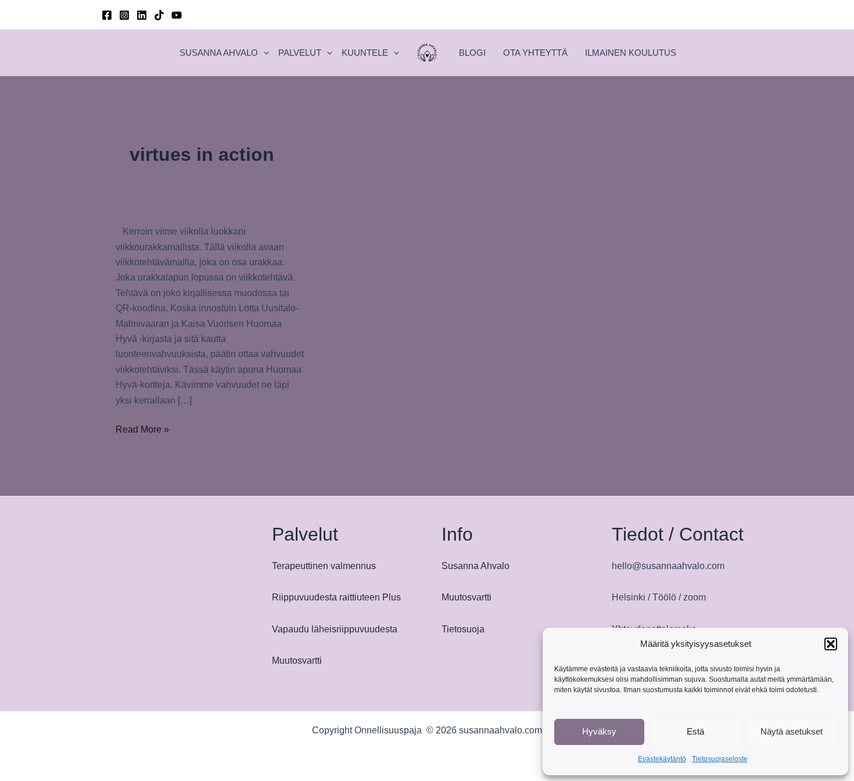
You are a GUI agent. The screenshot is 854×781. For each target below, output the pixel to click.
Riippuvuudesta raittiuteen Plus (336, 597)
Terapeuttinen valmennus (324, 566)
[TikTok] (159, 15)
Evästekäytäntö (662, 759)
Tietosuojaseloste (720, 759)
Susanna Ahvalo (475, 566)
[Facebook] (107, 15)
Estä (695, 731)
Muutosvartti (297, 660)
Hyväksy (599, 731)
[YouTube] (176, 15)
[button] (831, 644)
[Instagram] (124, 15)
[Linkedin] (142, 15)
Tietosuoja (463, 629)
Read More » (142, 430)
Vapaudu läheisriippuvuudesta (334, 629)
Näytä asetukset (791, 731)
